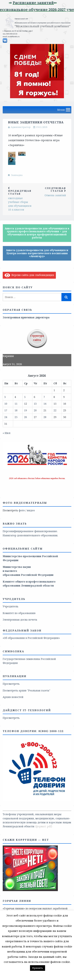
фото (22, 510)
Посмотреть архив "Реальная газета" (26, 690)
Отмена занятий (55, 191)
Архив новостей (13, 697)
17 (5, 410)
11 (16, 403)
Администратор (21, 127)
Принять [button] (37, 968)
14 (44, 403)
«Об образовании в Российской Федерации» (31, 638)
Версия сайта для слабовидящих (32, 275)
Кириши (8, 356)
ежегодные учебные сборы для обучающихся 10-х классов (19, 200)
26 (25, 417)
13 (35, 403)
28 (44, 417)
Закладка (17, 175)
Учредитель (10, 606)
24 (5, 417)
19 (25, 410)
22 (55, 410)
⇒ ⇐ (27, 2)
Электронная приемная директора (26, 317)
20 (35, 410)
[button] (61, 109)
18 (16, 410)
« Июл (6, 433)
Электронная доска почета (20, 619)
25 (16, 417)
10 (5, 403)
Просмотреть (11, 683)
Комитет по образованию (19, 613)
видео (31, 510)
